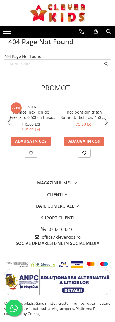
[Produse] (8, 33)
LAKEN (31, 106)
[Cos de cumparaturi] (96, 31)
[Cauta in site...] (108, 31)
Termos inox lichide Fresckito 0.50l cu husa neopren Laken (31, 114)
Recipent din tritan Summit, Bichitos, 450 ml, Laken (84, 114)
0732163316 (60, 229)
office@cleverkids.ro (61, 237)
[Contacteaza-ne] (81, 31)
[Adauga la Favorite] (31, 153)
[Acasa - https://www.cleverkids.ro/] (57, 13)
